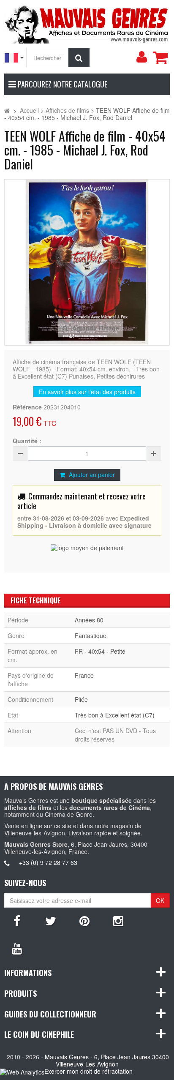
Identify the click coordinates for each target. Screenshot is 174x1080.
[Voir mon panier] (160, 57)
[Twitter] (50, 920)
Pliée (81, 699)
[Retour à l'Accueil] (7, 110)
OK (160, 900)
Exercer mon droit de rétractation (88, 1071)
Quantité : (27, 441)
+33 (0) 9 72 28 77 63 (48, 862)
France (84, 675)
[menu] (141, 57)
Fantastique (90, 635)
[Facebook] (17, 920)
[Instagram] (118, 920)
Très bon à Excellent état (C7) (115, 715)
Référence (27, 407)
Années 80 (89, 620)
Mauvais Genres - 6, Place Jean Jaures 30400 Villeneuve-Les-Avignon (107, 1060)
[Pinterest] (84, 920)
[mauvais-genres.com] (87, 23)
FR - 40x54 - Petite (100, 651)
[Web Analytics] (22, 1072)
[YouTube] (17, 947)
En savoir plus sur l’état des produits (87, 391)
